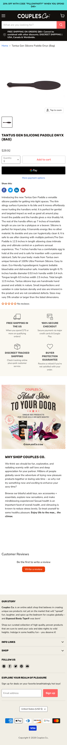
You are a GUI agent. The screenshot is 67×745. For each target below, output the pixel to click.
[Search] (61, 25)
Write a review (33, 569)
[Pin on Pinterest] (22, 190)
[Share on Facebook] (4, 190)
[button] (9, 303)
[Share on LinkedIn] (16, 190)
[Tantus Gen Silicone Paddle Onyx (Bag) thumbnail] (7, 122)
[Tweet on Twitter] (10, 190)
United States (32, 709)
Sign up (50, 693)
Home (5, 45)
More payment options (33, 178)
